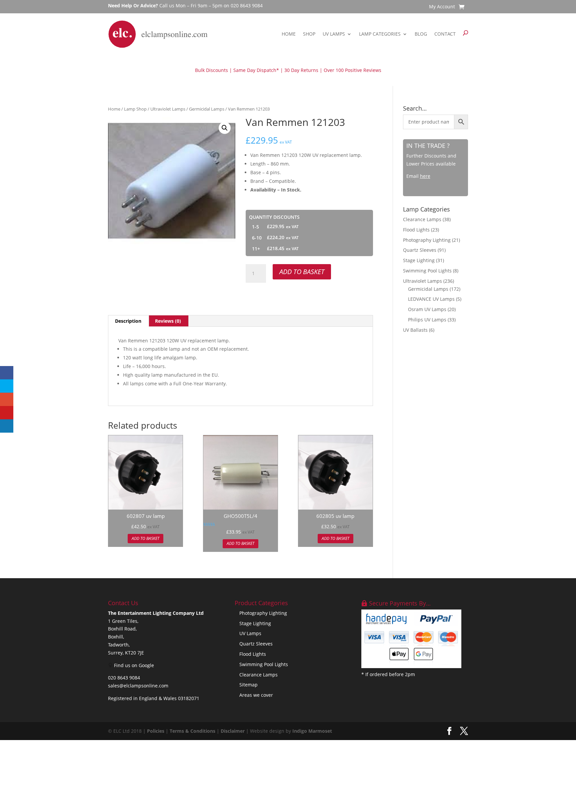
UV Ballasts (415, 330)
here (425, 176)
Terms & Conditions (192, 731)
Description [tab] (128, 321)
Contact (445, 34)
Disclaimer (233, 731)
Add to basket (301, 271)
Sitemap (248, 684)
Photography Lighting (427, 240)
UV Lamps (334, 34)
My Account (442, 7)
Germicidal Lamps (206, 109)
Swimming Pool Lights (427, 270)
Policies (155, 731)
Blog (421, 34)
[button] (225, 128)
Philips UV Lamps (427, 319)
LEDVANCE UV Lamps (431, 299)
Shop (309, 34)
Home (289, 34)
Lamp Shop (135, 109)
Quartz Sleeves (419, 250)
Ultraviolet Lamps (167, 109)
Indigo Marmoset (312, 731)
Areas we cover (256, 695)
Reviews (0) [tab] (168, 321)
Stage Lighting (419, 260)
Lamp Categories (380, 34)
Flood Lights (416, 229)
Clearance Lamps (422, 219)
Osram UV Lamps (427, 309)
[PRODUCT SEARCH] (465, 34)
